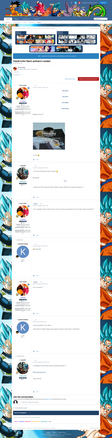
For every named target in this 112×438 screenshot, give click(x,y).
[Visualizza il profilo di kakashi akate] (23, 252)
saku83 (23, 166)
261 (23, 261)
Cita (37, 159)
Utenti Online (17, 22)
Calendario (31, 22)
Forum (39, 22)
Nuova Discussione (70, 79)
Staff (24, 22)
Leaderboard (7, 22)
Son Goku (22, 67)
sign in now (49, 399)
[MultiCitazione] (34, 160)
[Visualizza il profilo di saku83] (23, 173)
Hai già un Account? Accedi (89, 2)
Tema (54, 432)
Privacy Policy (62, 432)
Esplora (8, 19)
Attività (16, 19)
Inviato (40, 87)
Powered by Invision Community (56, 435)
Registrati (103, 2)
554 (23, 185)
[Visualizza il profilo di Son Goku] (15, 68)
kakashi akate (23, 244)
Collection (34, 69)
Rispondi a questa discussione (88, 79)
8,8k (23, 104)
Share (17, 72)
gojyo (65, 180)
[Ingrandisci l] (49, 136)
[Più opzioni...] (35, 86)
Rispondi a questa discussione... (30, 402)
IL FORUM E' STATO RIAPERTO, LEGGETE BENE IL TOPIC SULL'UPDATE (58, 56)
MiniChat (36, 19)
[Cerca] (106, 20)
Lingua (48, 432)
